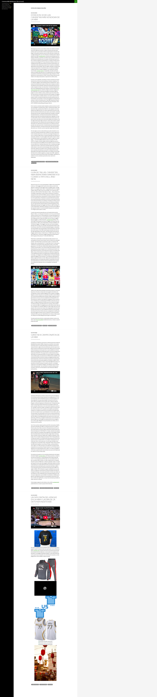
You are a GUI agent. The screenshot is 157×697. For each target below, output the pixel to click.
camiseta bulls (42, 56)
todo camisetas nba (52, 325)
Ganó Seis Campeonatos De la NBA (45, 336)
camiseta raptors (40, 70)
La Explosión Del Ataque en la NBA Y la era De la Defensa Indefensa (44, 499)
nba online (34, 163)
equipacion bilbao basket (36, 325)
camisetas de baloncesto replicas (38, 161)
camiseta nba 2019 (35, 684)
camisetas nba (36, 550)
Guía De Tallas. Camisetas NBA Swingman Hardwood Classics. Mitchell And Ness (45, 175)
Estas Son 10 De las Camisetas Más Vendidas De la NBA (45, 17)
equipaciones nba (43, 684)
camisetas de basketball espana (52, 161)
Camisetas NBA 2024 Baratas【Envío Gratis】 (13, 1)
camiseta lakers (42, 455)
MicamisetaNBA (39, 319)
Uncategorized (34, 12)
